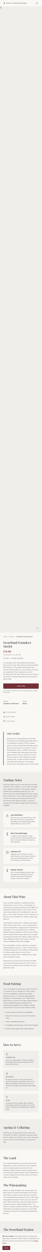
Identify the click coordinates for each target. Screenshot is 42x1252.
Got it (6, 1248)
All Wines (11, 636)
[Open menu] (37, 3)
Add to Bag (21, 686)
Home (5, 636)
